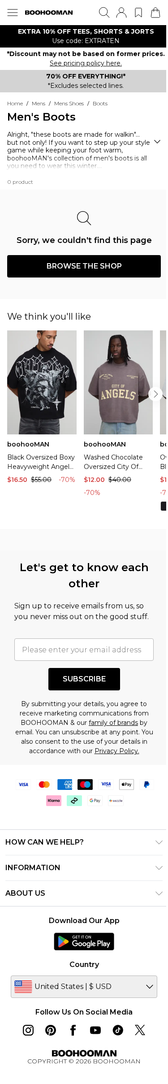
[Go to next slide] (155, 394)
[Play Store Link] (84, 941)
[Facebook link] (73, 1030)
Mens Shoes (69, 103)
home (15, 103)
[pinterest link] (50, 1030)
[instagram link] (28, 1030)
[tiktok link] (117, 1030)
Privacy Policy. (117, 751)
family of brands (113, 723)
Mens (38, 103)
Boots (100, 103)
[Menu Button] (12, 12)
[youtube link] (95, 1030)
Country (84, 964)
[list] (84, 36)
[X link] (140, 1030)
